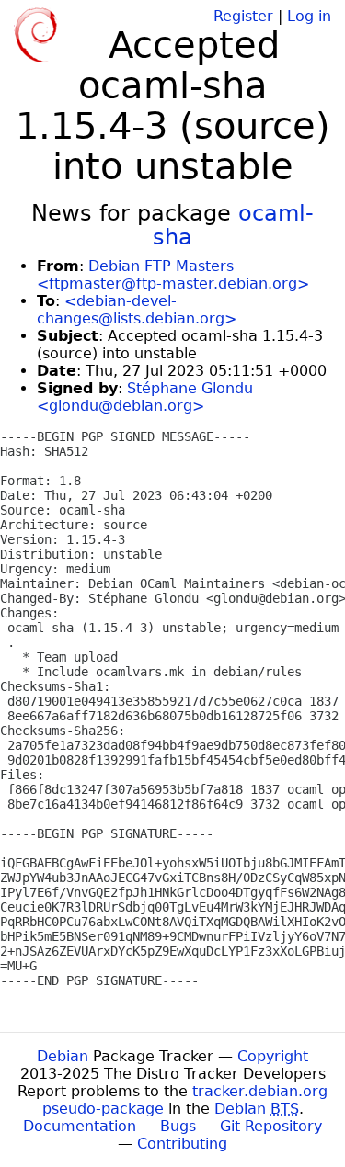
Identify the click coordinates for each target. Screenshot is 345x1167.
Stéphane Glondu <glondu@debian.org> (145, 397)
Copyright (272, 1056)
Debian (62, 1056)
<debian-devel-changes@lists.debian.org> (136, 309)
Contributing (182, 1143)
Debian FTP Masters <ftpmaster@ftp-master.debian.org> (173, 274)
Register (243, 16)
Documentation (79, 1126)
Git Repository (271, 1126)
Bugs (178, 1126)
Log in (309, 16)
